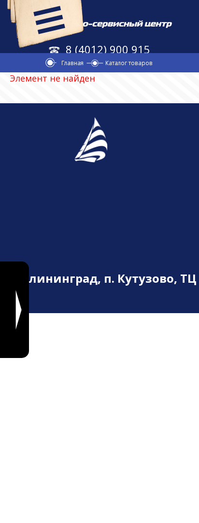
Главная (72, 63)
